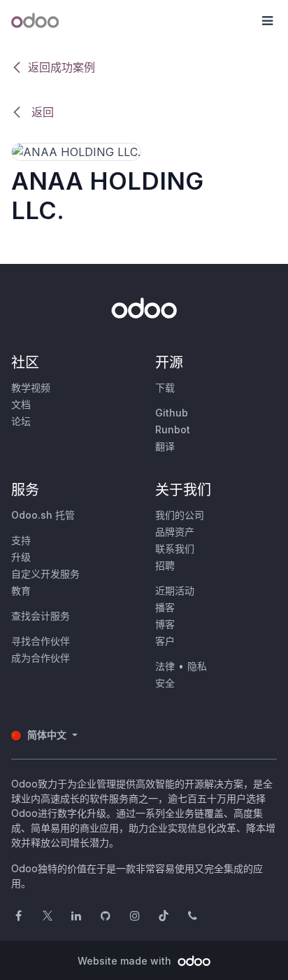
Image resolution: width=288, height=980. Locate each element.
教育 (21, 590)
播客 (165, 607)
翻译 (165, 446)
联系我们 (174, 548)
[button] (267, 21)
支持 (21, 540)
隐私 (197, 666)
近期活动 (174, 590)
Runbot (172, 429)
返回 (41, 112)
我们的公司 (179, 515)
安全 (165, 683)
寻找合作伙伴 (40, 641)
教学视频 (30, 387)
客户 (165, 641)
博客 (165, 624)
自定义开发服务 (45, 574)
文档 (21, 404)
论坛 (21, 421)
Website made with (126, 961)
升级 (21, 557)
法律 (165, 666)
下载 (165, 387)
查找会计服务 (40, 616)
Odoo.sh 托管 (43, 515)
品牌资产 (174, 532)
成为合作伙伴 (40, 658)
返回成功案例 (61, 67)
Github (171, 413)
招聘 (165, 565)
